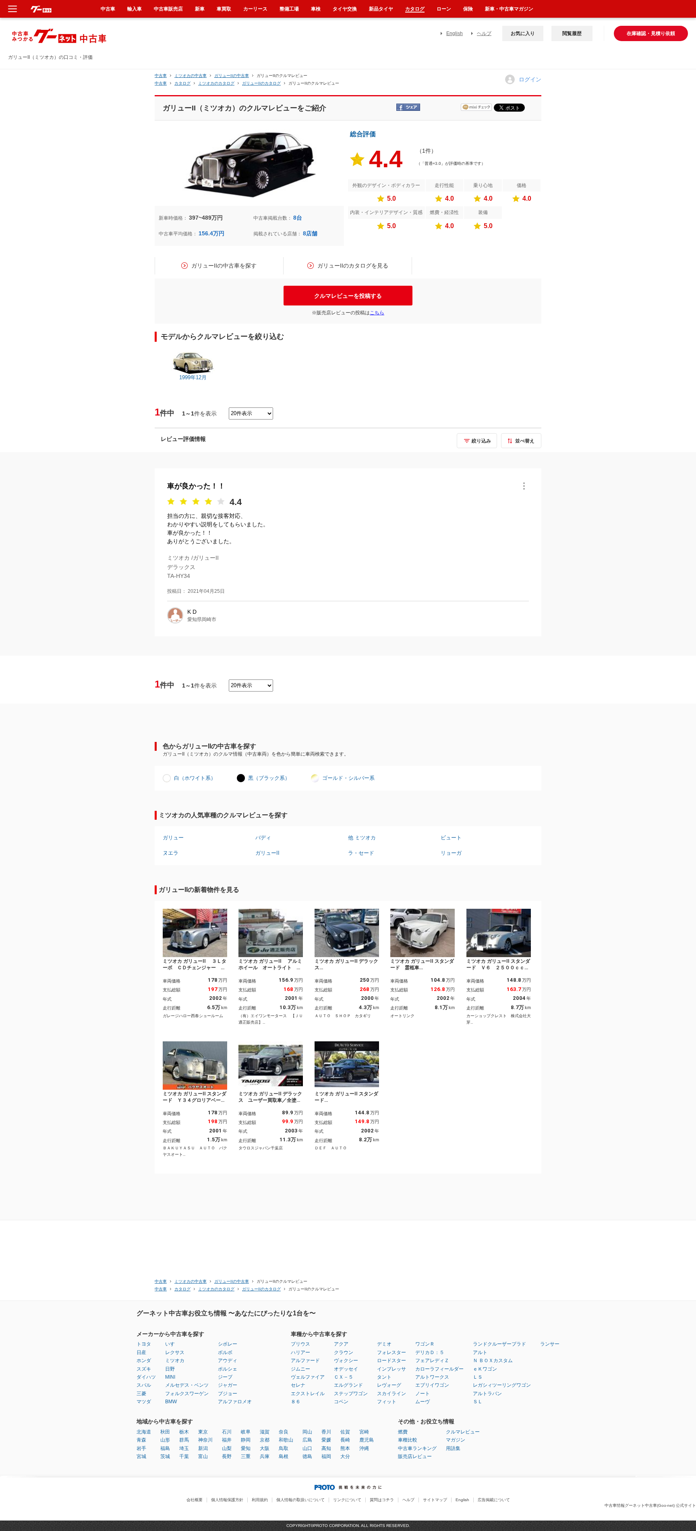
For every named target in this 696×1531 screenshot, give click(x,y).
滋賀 (264, 1432)
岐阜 (246, 1432)
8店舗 (310, 233)
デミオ (384, 1344)
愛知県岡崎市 (201, 619)
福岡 (326, 1456)
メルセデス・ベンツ (187, 1385)
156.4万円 (211, 233)
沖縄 (364, 1448)
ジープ (225, 1377)
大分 (345, 1456)
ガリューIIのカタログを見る (352, 265)
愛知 (246, 1448)
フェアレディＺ (432, 1360)
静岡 (246, 1440)
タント (384, 1377)
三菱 (141, 1393)
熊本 (345, 1448)
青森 (141, 1440)
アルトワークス (432, 1377)
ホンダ (144, 1360)
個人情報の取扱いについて (300, 1500)
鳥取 (283, 1448)
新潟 (203, 1448)
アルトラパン (487, 1393)
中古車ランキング (417, 1448)
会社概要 (194, 1500)
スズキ (144, 1369)
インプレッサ (391, 1369)
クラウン (343, 1352)
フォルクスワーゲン (187, 1393)
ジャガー (227, 1385)
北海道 (144, 1432)
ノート (422, 1393)
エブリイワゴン (432, 1385)
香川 (326, 1432)
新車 (200, 9)
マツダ (144, 1401)
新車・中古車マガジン (509, 9)
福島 (165, 1448)
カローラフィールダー (439, 1369)
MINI (170, 1377)
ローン (444, 9)
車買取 (224, 9)
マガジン (455, 1440)
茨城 (165, 1456)
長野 (227, 1456)
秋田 (165, 1432)
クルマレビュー (463, 1432)
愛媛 (326, 1440)
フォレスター (391, 1352)
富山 (203, 1456)
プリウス (300, 1344)
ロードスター (391, 1360)
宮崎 (364, 1432)
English (454, 33)
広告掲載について (494, 1500)
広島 (307, 1440)
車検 (316, 9)
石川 (227, 1432)
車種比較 (407, 1440)
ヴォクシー (346, 1360)
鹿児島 (366, 1440)
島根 (283, 1456)
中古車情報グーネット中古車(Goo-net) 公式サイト (650, 1505)
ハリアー (300, 1352)
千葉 (184, 1456)
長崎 (345, 1440)
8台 (297, 217)
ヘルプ (484, 33)
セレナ (298, 1385)
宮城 (141, 1456)
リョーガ (451, 853)
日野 (170, 1369)
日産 (141, 1352)
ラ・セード (361, 853)
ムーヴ (422, 1401)
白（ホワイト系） (195, 778)
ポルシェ (227, 1369)
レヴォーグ (389, 1385)
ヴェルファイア (308, 1377)
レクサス (174, 1352)
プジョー (227, 1393)
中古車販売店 (168, 9)
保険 (468, 9)
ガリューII (267, 853)
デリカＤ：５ (429, 1352)
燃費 (403, 1432)
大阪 (264, 1448)
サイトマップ (435, 1500)
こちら (377, 313)
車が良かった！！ (196, 486)
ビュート (451, 838)
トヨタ (144, 1344)
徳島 (307, 1456)
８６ (295, 1401)
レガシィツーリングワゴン (502, 1385)
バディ (263, 838)
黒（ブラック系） (269, 778)
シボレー (227, 1344)
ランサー (549, 1344)
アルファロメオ (235, 1401)
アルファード (305, 1360)
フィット (386, 1401)
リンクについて (347, 1500)
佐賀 (345, 1432)
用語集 (453, 1448)
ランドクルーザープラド (499, 1344)
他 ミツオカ (362, 838)
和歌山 (286, 1440)
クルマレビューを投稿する (348, 296)
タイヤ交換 (345, 9)
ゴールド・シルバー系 (348, 778)
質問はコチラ (382, 1500)
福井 (227, 1440)
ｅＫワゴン (485, 1369)
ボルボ (225, 1352)
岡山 (307, 1432)
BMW (171, 1401)
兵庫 (264, 1456)
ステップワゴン (351, 1393)
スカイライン (391, 1393)
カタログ (415, 9)
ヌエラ (170, 853)
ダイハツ (146, 1377)
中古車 (161, 75)
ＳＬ (478, 1401)
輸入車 (134, 9)
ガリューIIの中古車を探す (224, 265)
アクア (341, 1344)
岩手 (141, 1448)
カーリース (255, 9)
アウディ (227, 1360)
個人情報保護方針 (227, 1500)
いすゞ (172, 1344)
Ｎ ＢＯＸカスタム (493, 1360)
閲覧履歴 (572, 33)
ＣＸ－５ (343, 1377)
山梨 (227, 1448)
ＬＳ (478, 1377)
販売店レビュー (415, 1456)
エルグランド (348, 1385)
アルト (480, 1352)
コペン (341, 1401)
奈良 (283, 1432)
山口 (307, 1448)
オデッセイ (346, 1369)
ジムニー (300, 1369)
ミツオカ (174, 1360)
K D (192, 612)
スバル (144, 1385)
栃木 (184, 1432)
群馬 (184, 1440)
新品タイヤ (381, 9)
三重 (246, 1456)
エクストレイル (308, 1393)
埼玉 (184, 1448)
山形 (165, 1440)
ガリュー (173, 838)
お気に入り (523, 33)
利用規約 (260, 1500)
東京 (203, 1432)
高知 (326, 1448)
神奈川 (205, 1440)
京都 (264, 1440)
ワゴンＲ (425, 1344)
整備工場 (289, 9)
